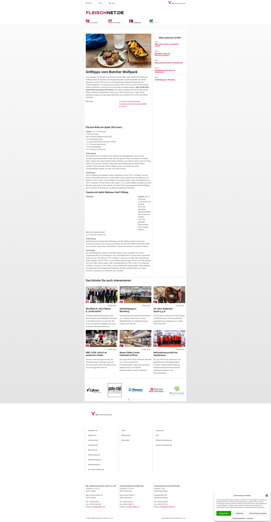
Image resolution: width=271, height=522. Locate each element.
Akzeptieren (223, 513)
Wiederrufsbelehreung (164, 440)
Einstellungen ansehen (258, 513)
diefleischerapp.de (95, 460)
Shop (123, 430)
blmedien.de (92, 430)
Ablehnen (239, 513)
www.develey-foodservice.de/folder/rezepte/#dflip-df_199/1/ (133, 104)
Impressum (250, 518)
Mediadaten (126, 435)
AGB (157, 435)
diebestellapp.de (94, 465)
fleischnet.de (92, 450)
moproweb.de (93, 440)
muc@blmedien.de (132, 507)
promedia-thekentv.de (96, 469)
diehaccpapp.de (94, 455)
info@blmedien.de (98, 507)
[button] (267, 495)
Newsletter (125, 440)
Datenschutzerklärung (239, 518)
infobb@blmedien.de (167, 507)
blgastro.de (92, 435)
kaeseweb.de (93, 445)
